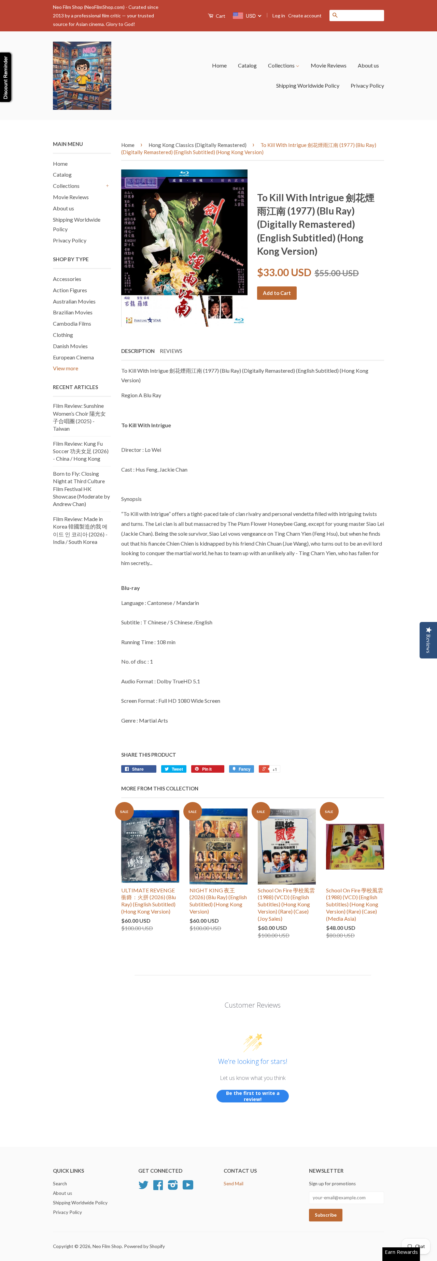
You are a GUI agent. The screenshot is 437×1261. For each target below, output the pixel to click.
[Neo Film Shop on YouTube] (188, 1187)
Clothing (63, 334)
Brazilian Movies (73, 312)
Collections (282, 65)
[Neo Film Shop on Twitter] (143, 1187)
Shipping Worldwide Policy (307, 85)
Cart (220, 16)
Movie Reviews (329, 65)
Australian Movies (74, 301)
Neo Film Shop (107, 1246)
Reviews (171, 351)
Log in (278, 15)
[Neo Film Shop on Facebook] (158, 1187)
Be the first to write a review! (253, 1096)
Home (219, 65)
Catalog (247, 65)
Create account (305, 15)
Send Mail (233, 1183)
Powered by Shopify (144, 1246)
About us (368, 65)
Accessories (67, 279)
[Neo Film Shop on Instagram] (173, 1187)
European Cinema (73, 357)
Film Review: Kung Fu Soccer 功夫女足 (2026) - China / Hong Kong (81, 451)
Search (60, 1183)
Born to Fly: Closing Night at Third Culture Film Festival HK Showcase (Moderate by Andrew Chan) (81, 488)
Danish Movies (70, 346)
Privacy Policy (367, 85)
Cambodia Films (72, 323)
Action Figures (70, 290)
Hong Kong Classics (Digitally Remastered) (197, 145)
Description (138, 351)
